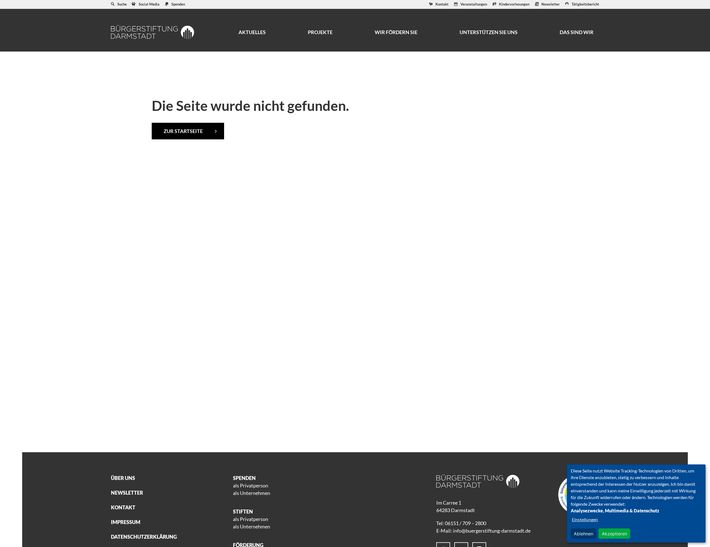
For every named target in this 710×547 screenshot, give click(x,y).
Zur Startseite (183, 131)
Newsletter (550, 4)
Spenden (178, 4)
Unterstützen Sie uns (489, 32)
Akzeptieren (614, 533)
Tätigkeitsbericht (585, 4)
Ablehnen (583, 533)
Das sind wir (577, 32)
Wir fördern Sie (396, 32)
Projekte (320, 32)
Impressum (125, 522)
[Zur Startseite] (152, 32)
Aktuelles (252, 32)
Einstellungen (585, 519)
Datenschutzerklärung (144, 537)
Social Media (149, 4)
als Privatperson (250, 485)
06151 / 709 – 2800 (465, 523)
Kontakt (441, 4)
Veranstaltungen (473, 4)
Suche (122, 4)
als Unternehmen (251, 493)
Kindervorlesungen (514, 4)
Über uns (123, 478)
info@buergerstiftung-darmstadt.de (492, 531)
